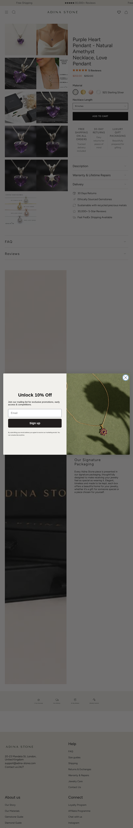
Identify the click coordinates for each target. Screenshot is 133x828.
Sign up (35, 423)
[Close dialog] (125, 377)
